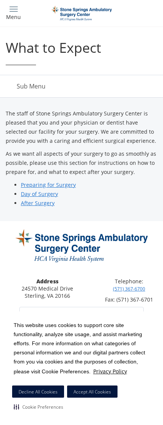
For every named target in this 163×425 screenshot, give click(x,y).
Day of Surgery (39, 193)
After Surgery (38, 203)
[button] (38, 407)
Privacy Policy (110, 371)
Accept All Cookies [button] (92, 392)
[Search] (138, 12)
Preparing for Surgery (48, 184)
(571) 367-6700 (129, 289)
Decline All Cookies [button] (38, 392)
